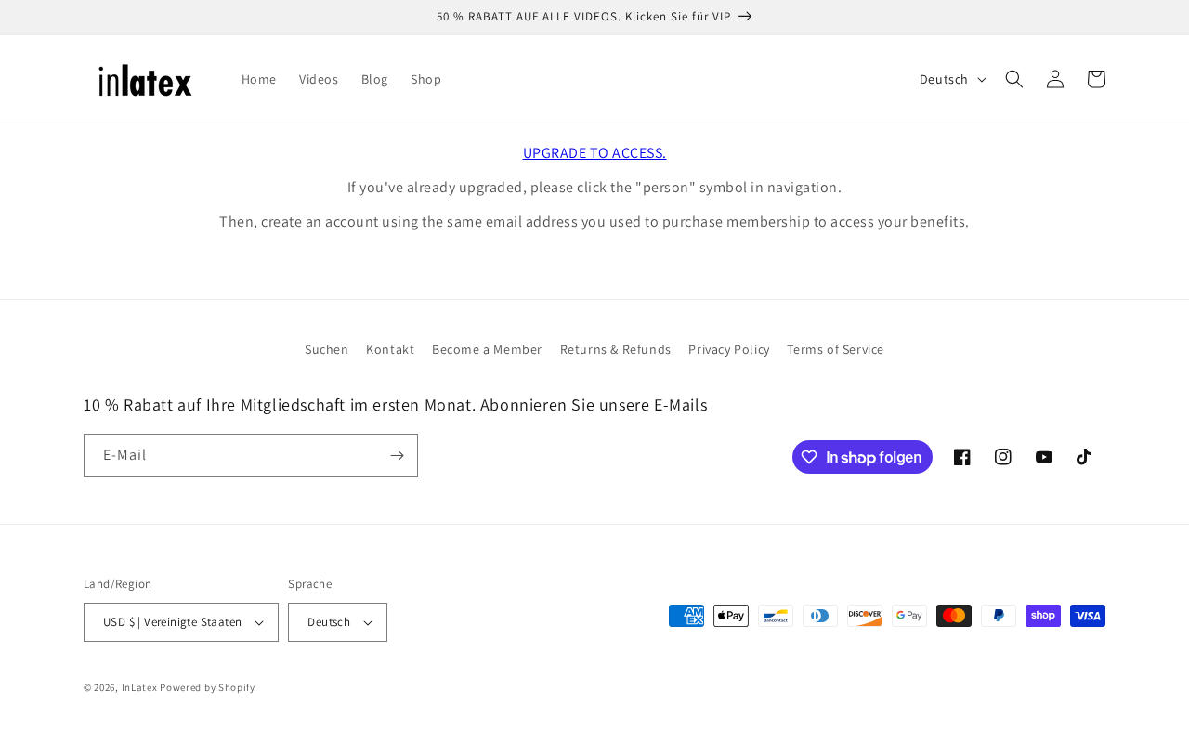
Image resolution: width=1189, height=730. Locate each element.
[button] (1014, 79)
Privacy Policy (728, 349)
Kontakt (390, 349)
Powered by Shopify (207, 687)
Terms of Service (835, 349)
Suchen (327, 349)
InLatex (140, 687)
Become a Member (487, 349)
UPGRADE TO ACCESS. (595, 153)
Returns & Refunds (616, 349)
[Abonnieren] (396, 455)
